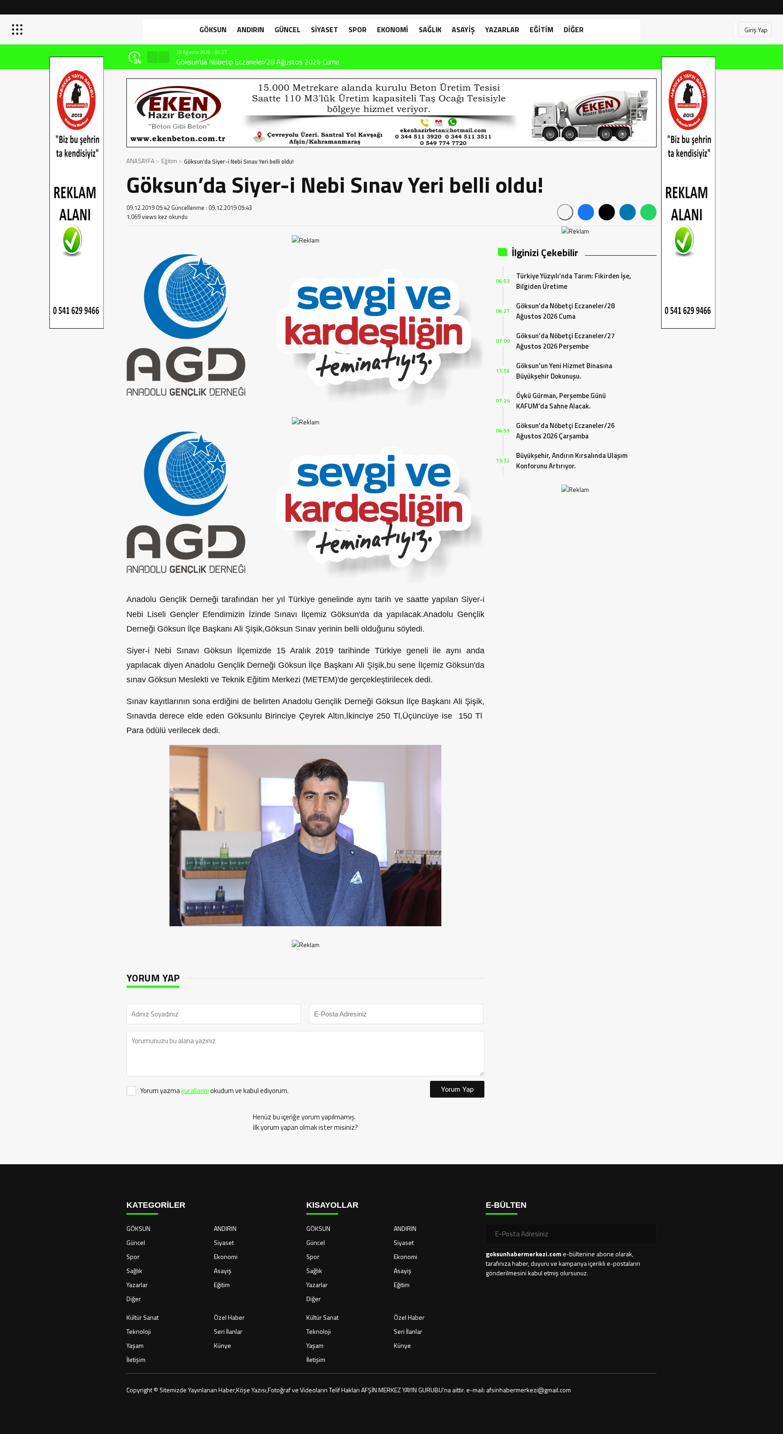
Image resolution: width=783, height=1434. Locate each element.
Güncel (287, 29)
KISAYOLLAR (332, 1205)
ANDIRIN (250, 29)
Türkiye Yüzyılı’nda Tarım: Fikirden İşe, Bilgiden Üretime (573, 281)
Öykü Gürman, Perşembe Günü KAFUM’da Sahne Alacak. (561, 400)
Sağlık (430, 29)
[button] (152, 57)
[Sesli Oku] (565, 212)
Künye (222, 1345)
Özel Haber (229, 1317)
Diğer (574, 29)
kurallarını (195, 1090)
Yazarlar (502, 29)
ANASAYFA (140, 160)
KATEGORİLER (155, 1205)
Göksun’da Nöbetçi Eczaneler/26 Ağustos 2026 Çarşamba (565, 430)
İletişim (135, 1359)
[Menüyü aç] (18, 29)
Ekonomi (392, 29)
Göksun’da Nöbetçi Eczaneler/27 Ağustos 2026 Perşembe (565, 341)
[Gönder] (646, 1234)
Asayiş (463, 29)
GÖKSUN (213, 29)
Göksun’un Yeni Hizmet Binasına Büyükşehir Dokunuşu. (564, 370)
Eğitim (541, 29)
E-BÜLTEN (506, 1205)
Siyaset (324, 29)
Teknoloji (138, 1331)
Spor (357, 29)
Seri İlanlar (228, 1331)
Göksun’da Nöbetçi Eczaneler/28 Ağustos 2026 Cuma (257, 61)
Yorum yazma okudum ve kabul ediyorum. (214, 1090)
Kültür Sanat (142, 1317)
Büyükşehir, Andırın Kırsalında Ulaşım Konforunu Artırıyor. (572, 460)
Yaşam (135, 1345)
